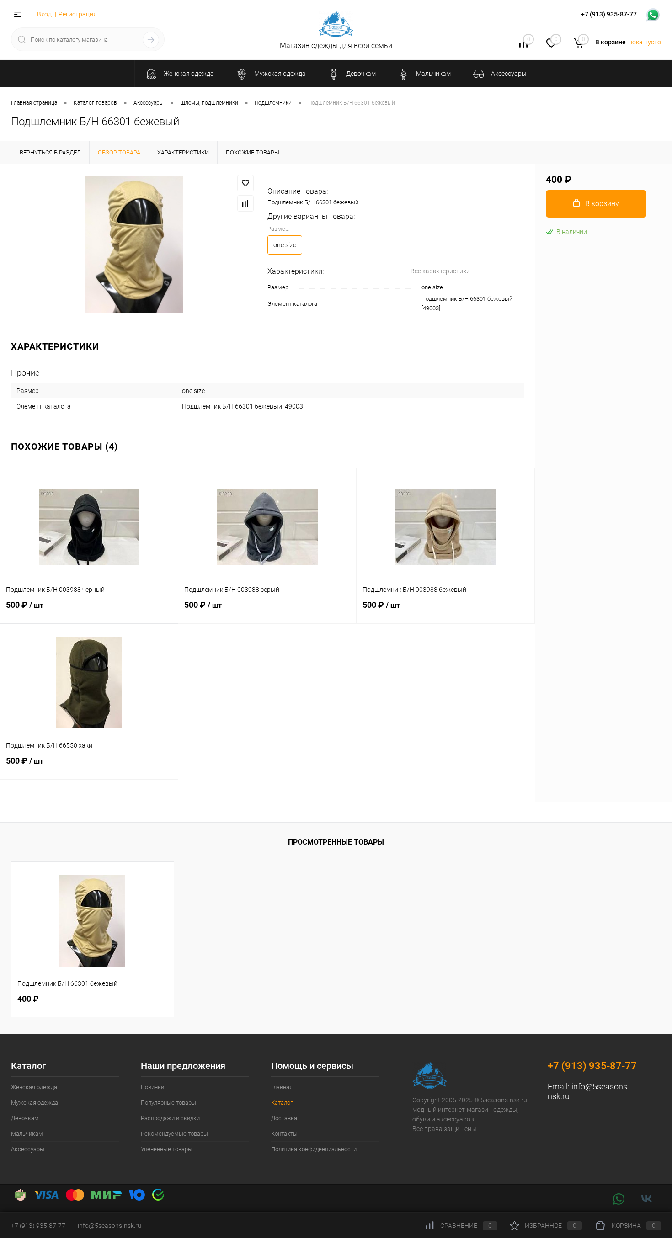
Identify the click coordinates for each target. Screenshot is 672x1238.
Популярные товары (168, 1102)
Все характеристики (440, 271)
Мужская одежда (34, 1102)
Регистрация (78, 14)
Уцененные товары (166, 1149)
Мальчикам (27, 1133)
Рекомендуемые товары (174, 1133)
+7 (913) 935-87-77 (592, 1066)
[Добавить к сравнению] (245, 203)
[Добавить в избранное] (245, 183)
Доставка (284, 1118)
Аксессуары (27, 1149)
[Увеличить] (133, 244)
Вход (44, 14)
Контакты (284, 1133)
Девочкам (25, 1118)
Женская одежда (34, 1087)
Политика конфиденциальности (314, 1149)
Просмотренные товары (336, 842)
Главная (282, 1087)
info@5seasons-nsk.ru (109, 1225)
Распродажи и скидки (170, 1118)
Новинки (152, 1087)
